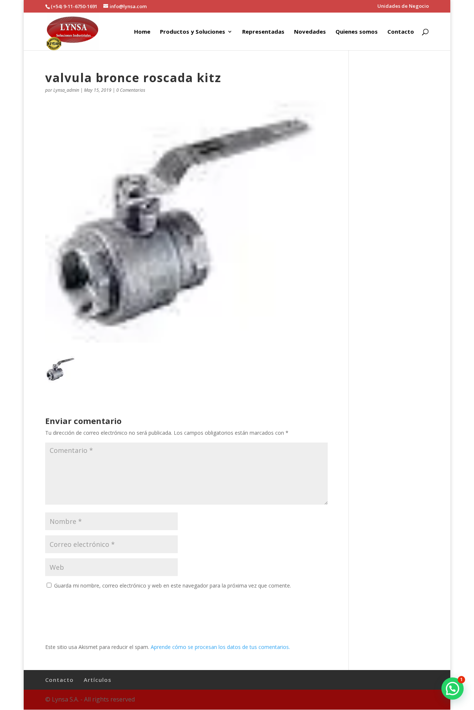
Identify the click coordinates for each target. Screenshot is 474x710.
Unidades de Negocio (403, 6)
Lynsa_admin (66, 90)
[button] (452, 688)
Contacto (400, 32)
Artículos (97, 679)
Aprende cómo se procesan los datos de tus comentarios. (220, 646)
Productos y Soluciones (192, 32)
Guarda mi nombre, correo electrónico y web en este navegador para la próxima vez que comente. (172, 585)
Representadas (263, 32)
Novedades (310, 32)
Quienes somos (357, 32)
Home (142, 32)
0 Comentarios (130, 90)
